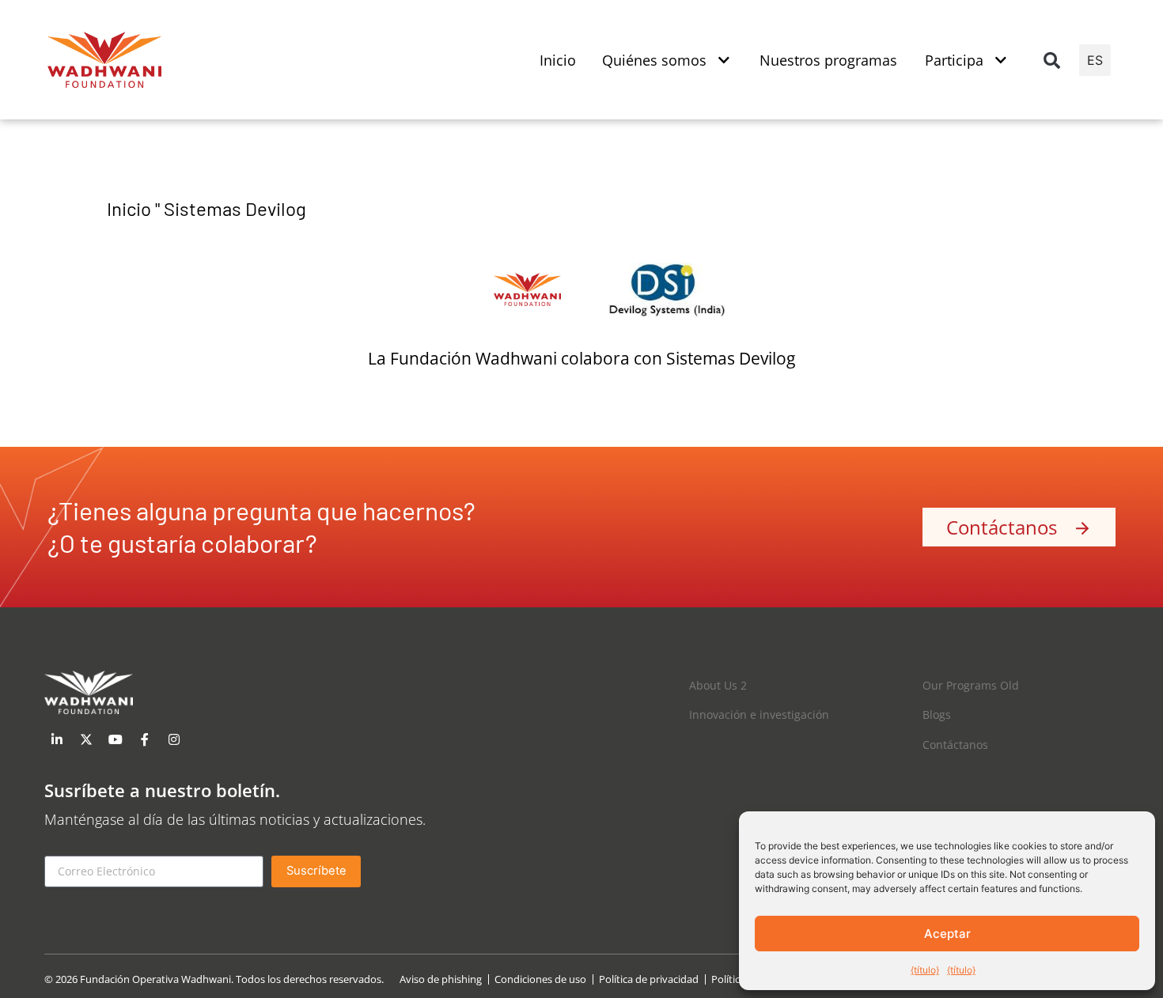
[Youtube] (115, 739)
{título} (925, 970)
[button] (1051, 60)
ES (1095, 60)
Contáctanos (955, 744)
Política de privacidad (649, 979)
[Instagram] (174, 739)
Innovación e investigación (759, 714)
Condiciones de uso (540, 979)
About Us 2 (718, 685)
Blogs (936, 714)
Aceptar (947, 933)
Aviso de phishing (441, 979)
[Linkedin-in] (57, 739)
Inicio (129, 208)
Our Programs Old (970, 685)
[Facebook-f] (144, 739)
